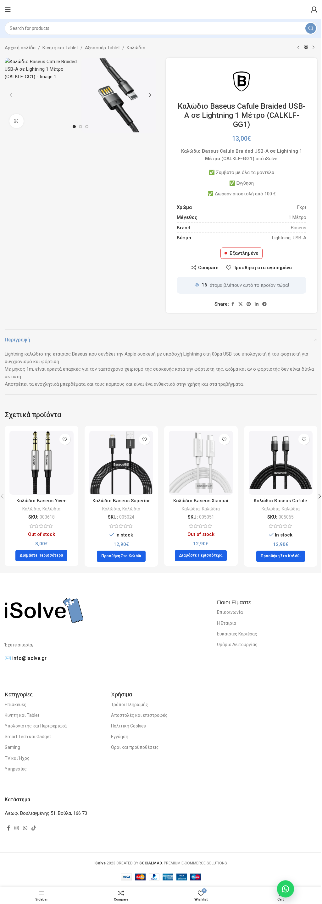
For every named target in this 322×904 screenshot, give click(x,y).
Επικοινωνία (230, 612)
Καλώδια (136, 48)
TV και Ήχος (17, 758)
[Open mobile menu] (8, 9)
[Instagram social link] (16, 828)
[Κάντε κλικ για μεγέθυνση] (16, 121)
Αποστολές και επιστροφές (139, 715)
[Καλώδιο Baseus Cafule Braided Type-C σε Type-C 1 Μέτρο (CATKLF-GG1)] (281, 463)
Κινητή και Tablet (60, 48)
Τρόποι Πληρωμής (129, 704)
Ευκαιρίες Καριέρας (237, 633)
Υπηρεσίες (16, 768)
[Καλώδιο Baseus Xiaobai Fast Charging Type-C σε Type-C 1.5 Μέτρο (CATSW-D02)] (201, 463)
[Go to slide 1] (74, 126)
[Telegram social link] (264, 304)
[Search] (310, 28)
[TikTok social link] (34, 828)
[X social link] (240, 304)
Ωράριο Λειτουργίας (237, 644)
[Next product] (313, 48)
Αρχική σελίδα (20, 48)
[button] (11, 95)
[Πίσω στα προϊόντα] (306, 48)
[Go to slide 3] (86, 126)
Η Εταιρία (226, 623)
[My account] (314, 9)
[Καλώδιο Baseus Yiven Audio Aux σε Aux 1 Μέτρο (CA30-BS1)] (41, 463)
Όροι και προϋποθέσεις (135, 747)
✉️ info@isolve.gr (26, 658)
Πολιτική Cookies (128, 725)
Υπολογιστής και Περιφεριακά (36, 725)
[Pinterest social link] (249, 304)
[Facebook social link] (232, 304)
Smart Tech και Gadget (28, 736)
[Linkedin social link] (256, 304)
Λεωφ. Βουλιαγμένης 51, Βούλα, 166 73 (46, 813)
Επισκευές (15, 704)
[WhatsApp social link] (25, 828)
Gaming (12, 747)
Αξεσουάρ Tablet (102, 48)
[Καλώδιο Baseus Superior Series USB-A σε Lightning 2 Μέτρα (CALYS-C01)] (121, 463)
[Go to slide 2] (80, 126)
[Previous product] (298, 48)
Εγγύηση (119, 736)
